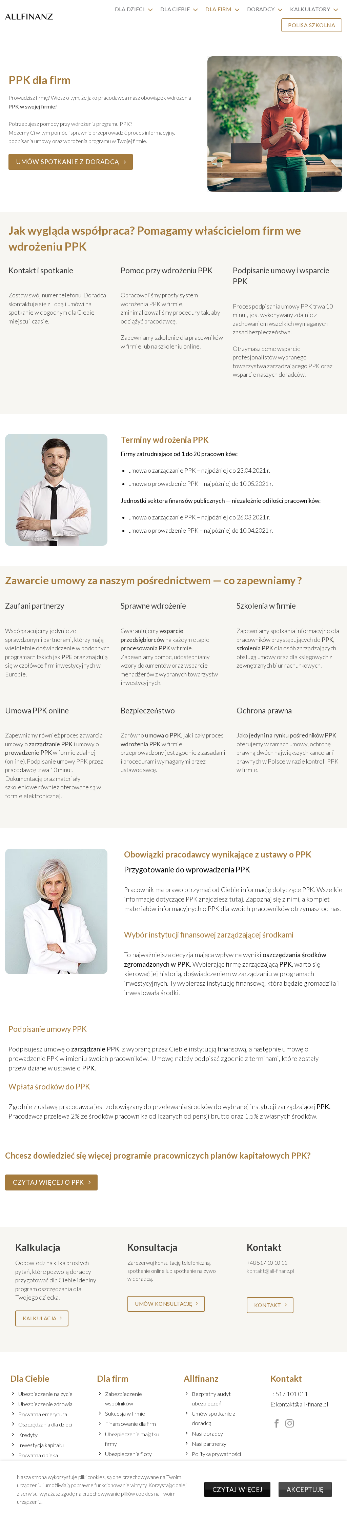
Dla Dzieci (130, 9)
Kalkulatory (310, 9)
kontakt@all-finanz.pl (270, 1270)
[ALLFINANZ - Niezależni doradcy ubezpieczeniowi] (29, 17)
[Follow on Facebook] (276, 1424)
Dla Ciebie (175, 9)
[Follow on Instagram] (289, 1424)
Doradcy (260, 9)
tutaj (236, 899)
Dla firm (218, 9)
